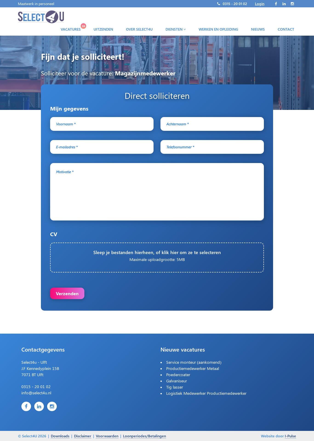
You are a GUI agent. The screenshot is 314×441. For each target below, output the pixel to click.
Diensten (174, 29)
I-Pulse (290, 435)
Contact (286, 29)
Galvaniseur (176, 381)
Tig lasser (174, 387)
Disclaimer (82, 435)
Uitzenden (103, 29)
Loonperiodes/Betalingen (144, 435)
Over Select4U (139, 29)
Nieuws (258, 29)
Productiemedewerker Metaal (192, 368)
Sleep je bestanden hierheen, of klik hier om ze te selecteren (157, 255)
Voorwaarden (107, 435)
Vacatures (72, 28)
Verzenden (67, 293)
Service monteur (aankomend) (193, 362)
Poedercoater (178, 374)
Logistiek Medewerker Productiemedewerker (206, 393)
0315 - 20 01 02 (235, 3)
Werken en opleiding (218, 29)
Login (259, 3)
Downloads (60, 435)
